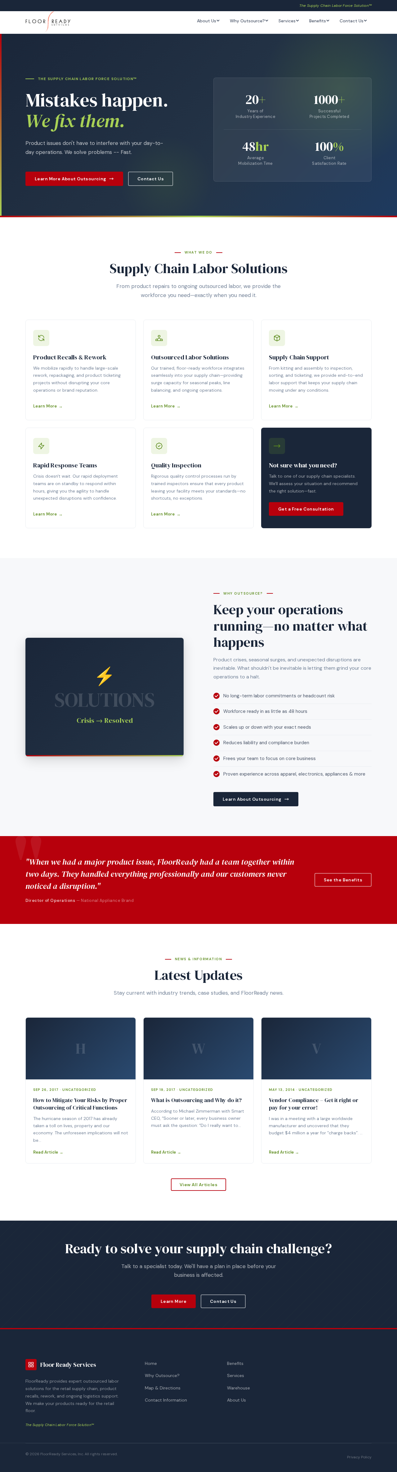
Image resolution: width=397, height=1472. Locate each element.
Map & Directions (163, 1388)
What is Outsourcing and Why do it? (196, 1100)
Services (287, 21)
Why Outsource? (247, 21)
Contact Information (166, 1400)
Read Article (45, 1152)
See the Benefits (343, 880)
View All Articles (198, 1184)
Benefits (317, 21)
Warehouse (238, 1388)
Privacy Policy (359, 1457)
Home (151, 1363)
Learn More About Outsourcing (70, 179)
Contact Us (352, 21)
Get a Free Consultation (306, 509)
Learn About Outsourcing (252, 799)
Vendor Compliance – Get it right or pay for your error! (313, 1103)
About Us (206, 21)
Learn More (45, 406)
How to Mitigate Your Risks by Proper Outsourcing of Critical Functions (80, 1103)
